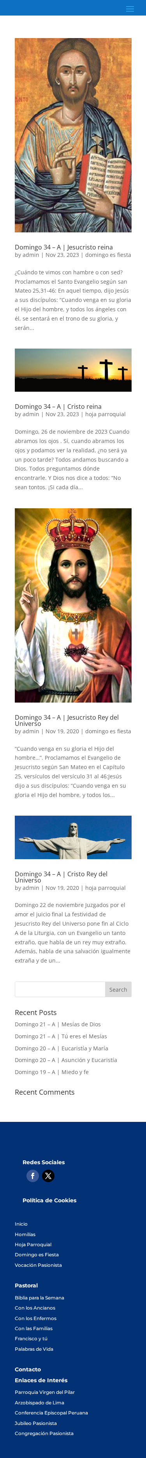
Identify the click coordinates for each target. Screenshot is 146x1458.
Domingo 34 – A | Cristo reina (58, 406)
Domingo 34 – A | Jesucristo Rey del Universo (67, 720)
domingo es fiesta (108, 254)
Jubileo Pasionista (36, 1423)
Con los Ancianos (35, 1308)
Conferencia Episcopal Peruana (51, 1413)
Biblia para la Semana (39, 1298)
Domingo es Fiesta (37, 1254)
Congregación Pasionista (44, 1433)
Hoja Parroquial (33, 1244)
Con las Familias (34, 1328)
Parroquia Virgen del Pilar (45, 1392)
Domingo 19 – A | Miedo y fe (52, 1072)
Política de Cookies (49, 1200)
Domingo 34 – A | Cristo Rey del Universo (61, 877)
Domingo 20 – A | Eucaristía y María (61, 1048)
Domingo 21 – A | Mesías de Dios (58, 1024)
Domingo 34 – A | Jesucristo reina (64, 247)
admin (31, 254)
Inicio (21, 1224)
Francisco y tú (31, 1338)
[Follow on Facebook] (32, 1176)
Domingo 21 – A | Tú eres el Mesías (61, 1036)
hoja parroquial (105, 414)
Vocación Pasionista (38, 1265)
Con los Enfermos (35, 1318)
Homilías (25, 1234)
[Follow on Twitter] (48, 1176)
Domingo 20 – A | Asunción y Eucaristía (66, 1060)
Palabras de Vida (34, 1349)
